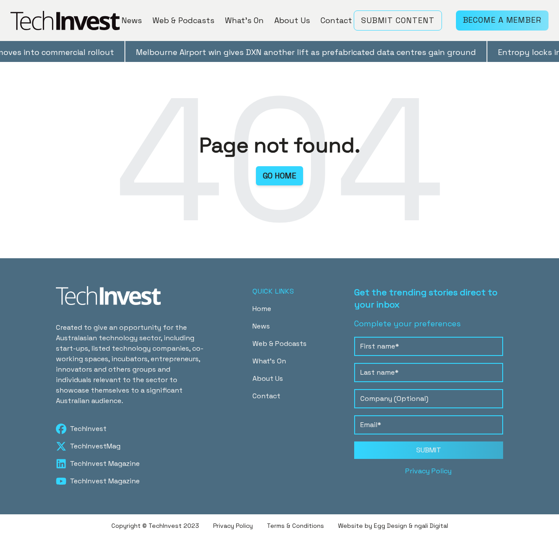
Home (261, 308)
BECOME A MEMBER (502, 20)
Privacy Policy (428, 470)
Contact (336, 20)
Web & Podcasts (183, 20)
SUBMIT (428, 450)
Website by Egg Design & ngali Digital (393, 526)
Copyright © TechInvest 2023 (155, 526)
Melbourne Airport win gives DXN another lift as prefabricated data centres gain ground (298, 52)
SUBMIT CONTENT (398, 20)
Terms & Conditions (295, 526)
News (131, 20)
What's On (244, 20)
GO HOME (279, 176)
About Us (292, 20)
